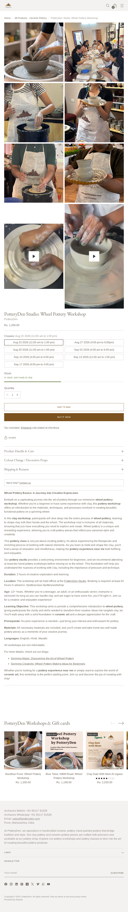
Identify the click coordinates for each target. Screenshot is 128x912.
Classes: (30, 336)
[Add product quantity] (17, 395)
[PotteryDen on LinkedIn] (17, 884)
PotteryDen (11, 319)
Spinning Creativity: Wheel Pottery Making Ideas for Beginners (48, 663)
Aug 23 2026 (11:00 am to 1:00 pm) (33, 342)
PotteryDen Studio (75, 581)
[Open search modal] (107, 5)
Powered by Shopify (13, 899)
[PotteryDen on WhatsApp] (44, 884)
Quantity (9, 388)
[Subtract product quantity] (7, 395)
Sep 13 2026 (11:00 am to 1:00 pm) (94, 357)
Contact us (25, 483)
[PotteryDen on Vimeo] (38, 884)
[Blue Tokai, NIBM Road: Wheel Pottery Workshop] (64, 750)
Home (7, 18)
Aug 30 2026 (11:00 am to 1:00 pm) (33, 349)
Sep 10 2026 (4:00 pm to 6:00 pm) (34, 357)
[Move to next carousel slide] (121, 702)
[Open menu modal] (122, 5)
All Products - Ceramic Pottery (31, 18)
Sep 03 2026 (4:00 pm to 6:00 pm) (94, 349)
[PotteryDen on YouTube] (49, 884)
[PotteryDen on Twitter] (33, 884)
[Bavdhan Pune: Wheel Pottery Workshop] (23, 750)
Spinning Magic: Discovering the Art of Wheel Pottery (42, 658)
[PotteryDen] (8, 5)
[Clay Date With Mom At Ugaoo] (105, 750)
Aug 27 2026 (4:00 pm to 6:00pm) (94, 342)
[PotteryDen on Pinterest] (22, 884)
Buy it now (63, 417)
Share (12, 438)
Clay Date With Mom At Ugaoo (105, 774)
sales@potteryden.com (26, 818)
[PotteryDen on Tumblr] (28, 884)
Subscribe (117, 873)
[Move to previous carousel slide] (113, 702)
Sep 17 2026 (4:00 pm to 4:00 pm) (34, 364)
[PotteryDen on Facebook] (6, 884)
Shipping (26, 427)
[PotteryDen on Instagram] (12, 884)
